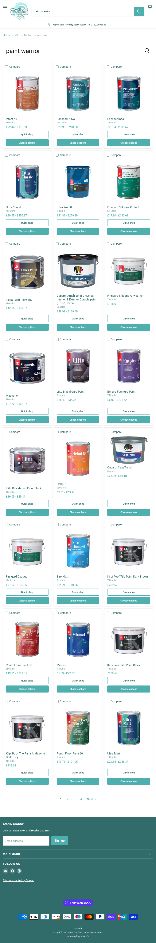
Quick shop (27, 134)
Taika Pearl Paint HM (19, 300)
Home (7, 35)
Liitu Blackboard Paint (70, 391)
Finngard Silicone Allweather (125, 295)
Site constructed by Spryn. (18, 880)
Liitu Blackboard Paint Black (23, 488)
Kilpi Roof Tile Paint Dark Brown (127, 576)
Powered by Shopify (78, 936)
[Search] (139, 11)
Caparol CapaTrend (119, 467)
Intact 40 (11, 119)
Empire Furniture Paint (121, 391)
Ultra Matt (113, 753)
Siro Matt (62, 576)
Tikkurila (10, 122)
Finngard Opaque (16, 576)
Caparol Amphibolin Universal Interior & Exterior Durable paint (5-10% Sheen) (76, 299)
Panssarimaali (116, 119)
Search (78, 928)
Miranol (61, 665)
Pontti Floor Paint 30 (19, 665)
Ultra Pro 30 (64, 207)
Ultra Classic (14, 207)
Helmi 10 (62, 484)
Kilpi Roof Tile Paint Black (123, 665)
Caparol (61, 307)
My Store (61, 122)
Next (90, 799)
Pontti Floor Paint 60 (70, 753)
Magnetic (12, 395)
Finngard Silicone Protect (123, 207)
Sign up (59, 840)
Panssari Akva (66, 119)
